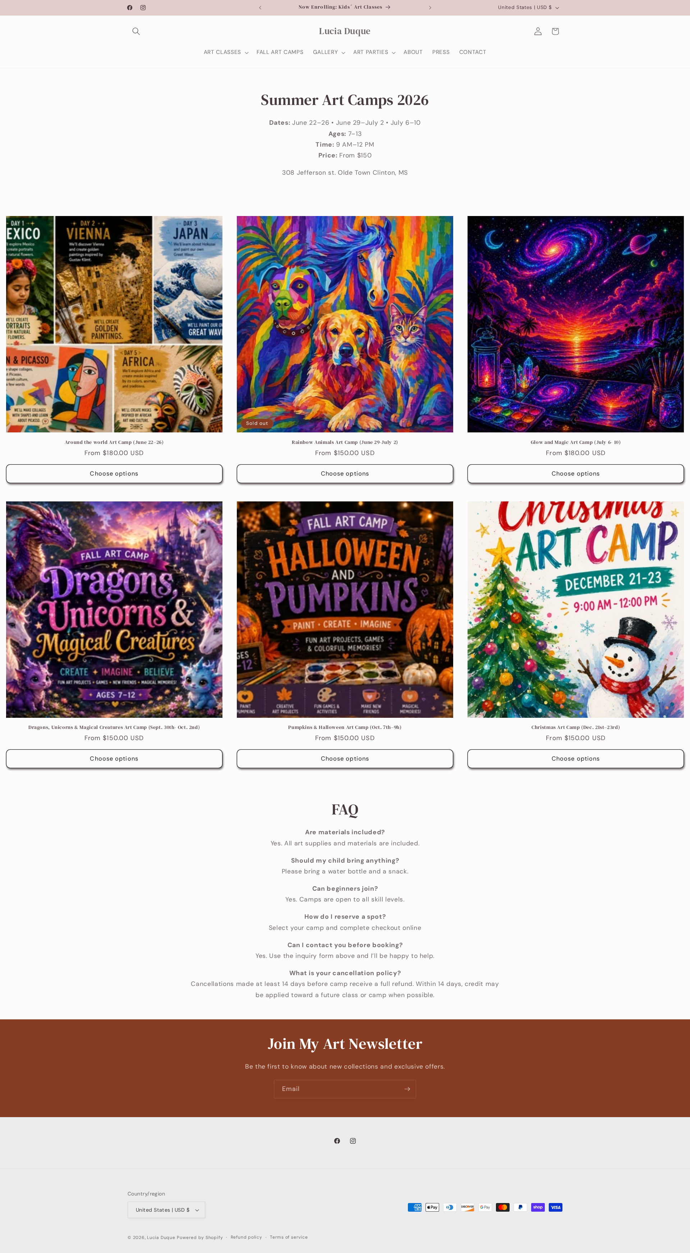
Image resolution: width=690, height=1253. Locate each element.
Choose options (114, 473)
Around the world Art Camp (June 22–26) (114, 442)
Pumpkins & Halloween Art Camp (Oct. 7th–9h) (344, 727)
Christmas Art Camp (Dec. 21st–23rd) (576, 727)
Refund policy (246, 1237)
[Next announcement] (430, 7)
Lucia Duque (161, 1237)
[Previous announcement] (260, 7)
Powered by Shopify (200, 1237)
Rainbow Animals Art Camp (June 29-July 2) (345, 442)
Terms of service (289, 1237)
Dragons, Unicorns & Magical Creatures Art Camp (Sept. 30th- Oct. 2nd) (114, 727)
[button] (136, 31)
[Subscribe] (407, 1089)
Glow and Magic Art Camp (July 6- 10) (576, 442)
